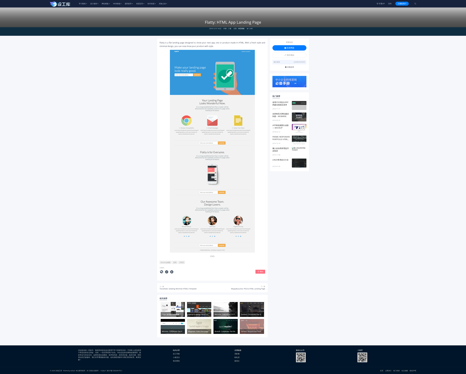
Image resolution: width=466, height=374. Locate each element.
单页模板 (241, 28)
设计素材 (93, 3)
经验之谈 (162, 3)
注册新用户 (402, 3)
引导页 (181, 262)
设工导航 (176, 354)
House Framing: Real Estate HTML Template (206, 314)
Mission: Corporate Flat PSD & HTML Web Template (182, 331)
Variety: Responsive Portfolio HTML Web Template (261, 331)
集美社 (237, 361)
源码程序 (128, 3)
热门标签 (396, 371)
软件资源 (151, 3)
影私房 (237, 357)
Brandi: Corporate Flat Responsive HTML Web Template (237, 331)
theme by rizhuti (69, 371)
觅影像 (237, 354)
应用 (174, 262)
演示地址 (289, 55)
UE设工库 (58, 371)
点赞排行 (388, 371)
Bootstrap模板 (165, 262)
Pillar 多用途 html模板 (170, 314)
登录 (390, 3)
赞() (260, 271)
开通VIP (381, 3)
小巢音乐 (176, 357)
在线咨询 (289, 67)
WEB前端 (116, 3)
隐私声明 (413, 371)
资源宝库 (139, 3)
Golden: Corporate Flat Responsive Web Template (261, 314)
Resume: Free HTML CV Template (228, 314)
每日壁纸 (176, 361)
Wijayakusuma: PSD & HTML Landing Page (248, 289)
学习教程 (82, 3)
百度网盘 (289, 47)
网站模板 (105, 3)
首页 (381, 371)
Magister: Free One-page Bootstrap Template (206, 331)
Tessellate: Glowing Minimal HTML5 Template (178, 289)
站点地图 (405, 371)
